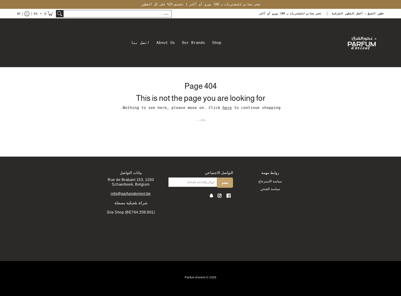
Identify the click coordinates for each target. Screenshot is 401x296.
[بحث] (59, 13)
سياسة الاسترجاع (270, 181)
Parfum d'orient (195, 277)
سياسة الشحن (270, 189)
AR (18, 13)
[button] (43, 13)
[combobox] (117, 13)
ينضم (225, 182)
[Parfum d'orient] (362, 42)
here (227, 107)
